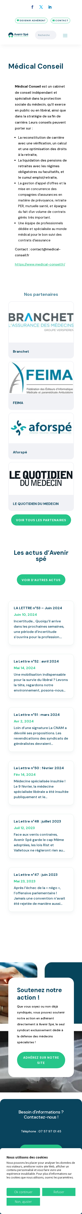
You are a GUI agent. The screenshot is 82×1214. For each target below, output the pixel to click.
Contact (61, 20)
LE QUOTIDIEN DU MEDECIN (36, 503)
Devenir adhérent (33, 20)
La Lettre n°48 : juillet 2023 (37, 821)
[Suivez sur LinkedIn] (49, 7)
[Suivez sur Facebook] (32, 7)
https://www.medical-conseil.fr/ (40, 264)
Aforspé (20, 452)
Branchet (21, 351)
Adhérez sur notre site (41, 1060)
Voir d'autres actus (41, 580)
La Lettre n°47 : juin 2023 (36, 874)
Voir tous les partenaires (41, 520)
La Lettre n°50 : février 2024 (39, 768)
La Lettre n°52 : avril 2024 (36, 661)
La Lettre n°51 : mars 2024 (37, 714)
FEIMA (18, 402)
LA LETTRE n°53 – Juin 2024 (38, 608)
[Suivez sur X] (41, 7)
